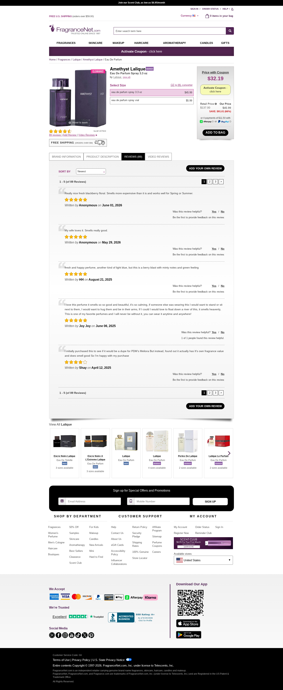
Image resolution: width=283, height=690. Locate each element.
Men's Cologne (56, 542)
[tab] (66, 157)
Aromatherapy (77, 545)
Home (52, 59)
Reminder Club (203, 533)
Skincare (95, 42)
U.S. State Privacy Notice (108, 660)
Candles (93, 539)
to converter (182, 85)
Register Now (181, 533)
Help (225, 9)
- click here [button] (141, 51)
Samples (74, 533)
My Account (180, 527)
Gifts (225, 42)
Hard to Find (96, 556)
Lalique (77, 59)
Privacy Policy (81, 660)
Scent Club (75, 562)
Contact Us (117, 533)
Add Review (70, 135)
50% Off (74, 527)
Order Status (210, 9)
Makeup (118, 42)
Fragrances (66, 42)
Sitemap (157, 536)
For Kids (94, 527)
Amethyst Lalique (93, 59)
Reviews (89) (133, 156)
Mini (91, 550)
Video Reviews (158, 156)
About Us (116, 539)
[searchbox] (170, 31)
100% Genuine (140, 551)
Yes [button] (214, 211)
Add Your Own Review (205, 168)
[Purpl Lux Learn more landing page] (203, 544)
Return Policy (139, 527)
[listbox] (152, 96)
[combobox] (174, 31)
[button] (78, 143)
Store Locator (139, 558)
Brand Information (66, 156)
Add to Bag (215, 132)
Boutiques (53, 554)
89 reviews (55, 135)
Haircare (141, 42)
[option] (152, 92)
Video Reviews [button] (86, 135)
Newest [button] (82, 171)
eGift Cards (117, 545)
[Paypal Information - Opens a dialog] (224, 122)
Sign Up (210, 501)
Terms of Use (61, 660)
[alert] (190, 16)
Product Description (102, 156)
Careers (156, 551)
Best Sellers (76, 550)
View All (60, 424)
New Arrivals (96, 545)
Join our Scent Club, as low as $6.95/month (141, 2)
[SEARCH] (230, 31)
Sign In (194, 9)
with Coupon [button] (215, 72)
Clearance (74, 556)
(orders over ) (71, 16)
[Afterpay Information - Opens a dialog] (207, 121)
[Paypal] (98, 597)
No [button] (222, 211)
